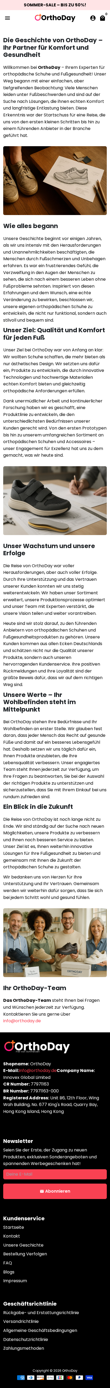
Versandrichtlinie (21, 1321)
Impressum (15, 1281)
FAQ (7, 1263)
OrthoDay (69, 1370)
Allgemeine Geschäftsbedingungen (40, 1330)
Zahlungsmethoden (23, 1348)
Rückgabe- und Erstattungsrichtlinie (41, 1313)
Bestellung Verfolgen (25, 1254)
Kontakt (11, 1236)
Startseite (13, 1227)
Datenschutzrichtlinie (25, 1339)
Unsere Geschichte (23, 1245)
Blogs (8, 1272)
